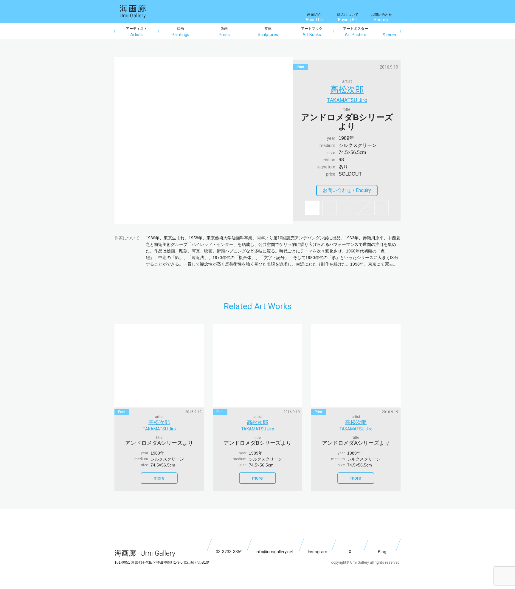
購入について (348, 17)
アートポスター (355, 32)
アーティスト (136, 32)
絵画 (180, 32)
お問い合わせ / (347, 190)
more (159, 478)
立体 (268, 32)
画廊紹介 (314, 17)
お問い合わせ (381, 17)
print (300, 67)
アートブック (311, 32)
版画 (224, 32)
